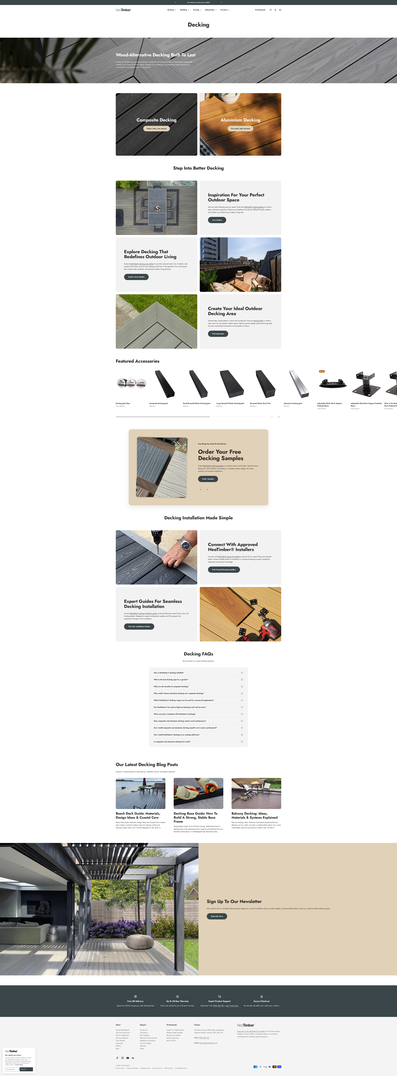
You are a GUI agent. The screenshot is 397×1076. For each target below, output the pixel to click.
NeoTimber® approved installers (229, 556)
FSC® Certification (122, 1035)
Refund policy (168, 1068)
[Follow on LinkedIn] (133, 1058)
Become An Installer (174, 1035)
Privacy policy (120, 1068)
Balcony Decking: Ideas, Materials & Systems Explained (255, 815)
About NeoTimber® (122, 1030)
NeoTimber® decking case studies (141, 264)
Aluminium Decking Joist (293, 403)
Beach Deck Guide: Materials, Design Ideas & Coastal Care (138, 815)
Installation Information (148, 1040)
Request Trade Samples (175, 1032)
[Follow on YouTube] (127, 1058)
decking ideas (258, 320)
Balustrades (209, 10)
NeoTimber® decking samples (213, 466)
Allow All (23, 1069)
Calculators (144, 1032)
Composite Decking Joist (158, 403)
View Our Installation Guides (139, 626)
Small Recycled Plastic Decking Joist (196, 403)
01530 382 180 (218, 1005)
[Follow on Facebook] (117, 1058)
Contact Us (143, 1030)
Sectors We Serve (173, 1038)
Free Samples (144, 1035)
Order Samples (208, 479)
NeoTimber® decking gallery (254, 207)
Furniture (224, 10)
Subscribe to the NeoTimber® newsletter (251, 1031)
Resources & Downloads (148, 1038)
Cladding (183, 10)
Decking (170, 10)
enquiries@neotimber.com (208, 1043)
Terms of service (157, 1068)
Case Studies (120, 1040)
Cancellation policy (181, 1068)
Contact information (132, 1068)
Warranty (143, 1046)
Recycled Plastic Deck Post (260, 403)
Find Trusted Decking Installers (224, 569)
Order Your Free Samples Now (198, 2)
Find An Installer (145, 1043)
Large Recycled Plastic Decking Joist (230, 403)
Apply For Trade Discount (175, 1030)
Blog (117, 1048)
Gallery (118, 1046)
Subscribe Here (217, 916)
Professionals (260, 10)
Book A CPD (171, 1040)
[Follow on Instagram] (122, 1058)
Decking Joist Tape (123, 403)
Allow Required (10, 1069)
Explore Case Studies (136, 277)
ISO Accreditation (122, 1038)
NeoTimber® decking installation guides (143, 613)
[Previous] (175, 2)
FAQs (142, 1048)
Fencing (196, 10)
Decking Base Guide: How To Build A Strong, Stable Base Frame (196, 817)
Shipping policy (145, 1068)
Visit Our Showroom (123, 1032)
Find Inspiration (218, 334)
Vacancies (119, 1043)
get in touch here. (232, 1005)
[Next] (221, 2)
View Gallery (217, 220)
